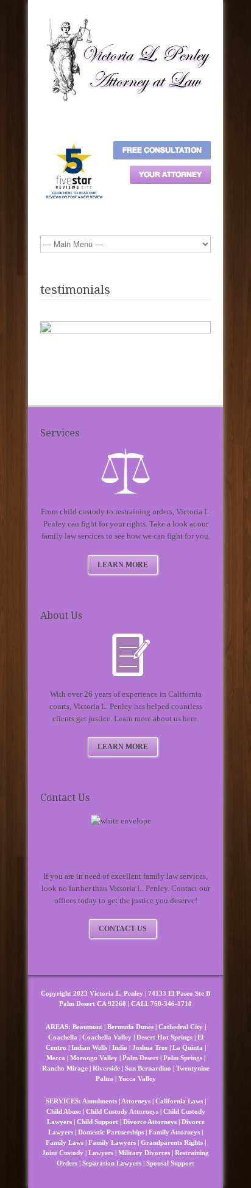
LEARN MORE (122, 565)
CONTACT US (123, 928)
